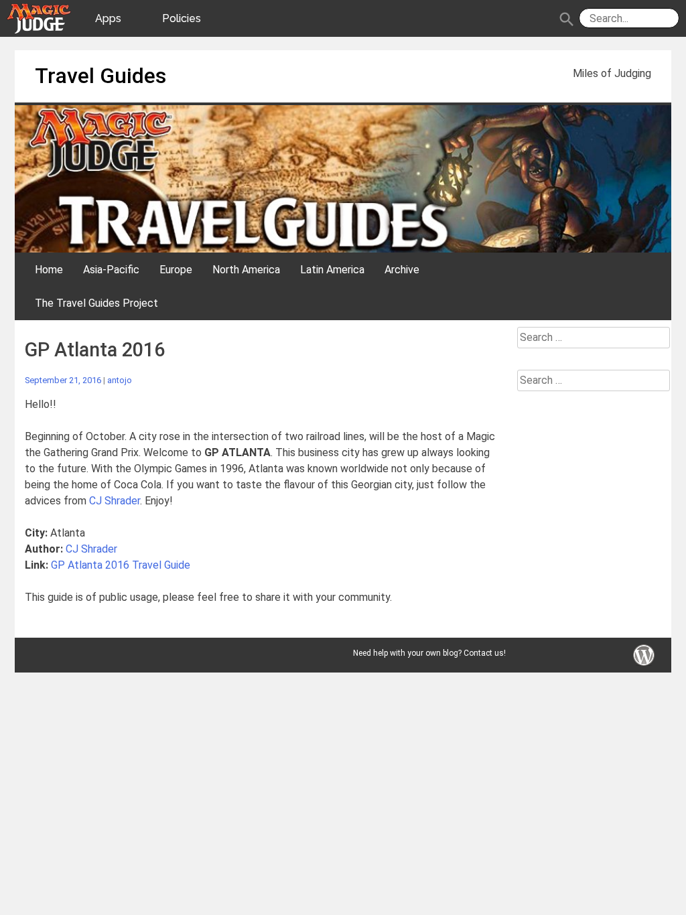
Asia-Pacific (111, 269)
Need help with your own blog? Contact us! (429, 653)
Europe (175, 269)
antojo (119, 380)
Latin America (332, 269)
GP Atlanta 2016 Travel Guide (120, 565)
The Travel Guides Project (96, 303)
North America (246, 269)
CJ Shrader (114, 500)
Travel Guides (100, 75)
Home (49, 269)
